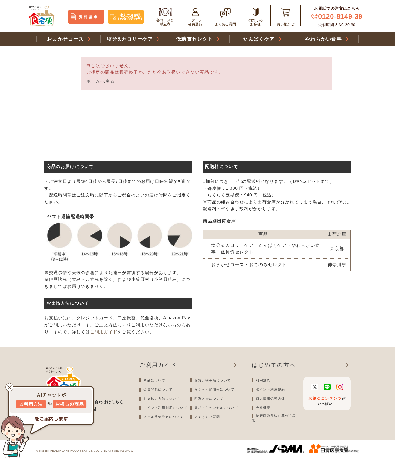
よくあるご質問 (207, 417)
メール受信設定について (163, 417)
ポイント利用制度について (165, 408)
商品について (154, 380)
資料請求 (89, 17)
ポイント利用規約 (270, 389)
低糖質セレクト (194, 39)
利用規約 (263, 380)
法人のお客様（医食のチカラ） (130, 17)
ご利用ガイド (103, 332)
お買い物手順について (212, 380)
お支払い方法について (161, 398)
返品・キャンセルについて (216, 408)
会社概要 (263, 408)
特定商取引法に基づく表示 (274, 418)
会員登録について (158, 389)
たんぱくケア (259, 39)
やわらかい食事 (323, 39)
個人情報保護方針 (270, 398)
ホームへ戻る (100, 81)
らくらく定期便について (214, 389)
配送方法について (209, 398)
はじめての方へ (274, 365)
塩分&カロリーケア (130, 39)
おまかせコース (65, 39)
